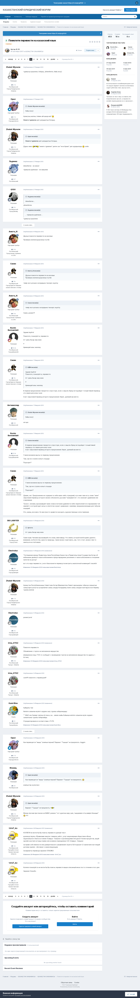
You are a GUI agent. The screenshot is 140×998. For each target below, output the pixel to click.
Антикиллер (13, 405)
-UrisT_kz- (13, 828)
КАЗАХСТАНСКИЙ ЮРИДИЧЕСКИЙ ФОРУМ (26, 9)
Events (15, 22)
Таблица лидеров (31, 16)
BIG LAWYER (13, 520)
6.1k (14, 207)
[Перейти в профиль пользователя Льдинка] (13, 168)
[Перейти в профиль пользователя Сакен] (13, 270)
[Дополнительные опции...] (99, 67)
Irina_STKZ (13, 643)
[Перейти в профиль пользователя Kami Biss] (13, 710)
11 (40, 59)
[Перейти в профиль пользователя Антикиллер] (13, 412)
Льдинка (13, 161)
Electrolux (13, 551)
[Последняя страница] (57, 59)
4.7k (14, 85)
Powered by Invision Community (70, 987)
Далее (53, 59)
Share (79, 50)
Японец (13, 768)
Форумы (6, 22)
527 (14, 179)
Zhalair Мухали (13, 67)
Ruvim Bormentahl (13, 329)
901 (14, 786)
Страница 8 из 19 (67, 59)
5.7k (14, 117)
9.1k (14, 568)
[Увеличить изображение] (53, 116)
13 (47, 59)
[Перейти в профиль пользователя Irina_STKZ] (13, 650)
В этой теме (126, 16)
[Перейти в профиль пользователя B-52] (7, 50)
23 (14, 721)
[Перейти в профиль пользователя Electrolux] (13, 557)
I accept (132, 994)
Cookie (76, 982)
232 (14, 423)
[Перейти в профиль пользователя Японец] (13, 775)
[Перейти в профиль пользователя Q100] (13, 196)
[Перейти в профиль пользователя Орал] (13, 106)
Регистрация (130, 10)
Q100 (13, 189)
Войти (75, 924)
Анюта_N (13, 231)
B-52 (18, 49)
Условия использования (23, 995)
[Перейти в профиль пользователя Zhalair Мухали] (13, 74)
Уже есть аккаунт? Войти (112, 10)
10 (37, 59)
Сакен (13, 264)
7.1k (14, 281)
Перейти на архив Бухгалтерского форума (55, 16)
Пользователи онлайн (51, 22)
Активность (18, 16)
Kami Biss (13, 703)
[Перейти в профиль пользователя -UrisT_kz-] (13, 835)
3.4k (14, 661)
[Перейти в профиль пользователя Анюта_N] (13, 238)
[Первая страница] (5, 59)
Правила (24, 22)
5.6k (14, 249)
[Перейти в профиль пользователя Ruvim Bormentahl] (13, 337)
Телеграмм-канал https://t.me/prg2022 (68, 3)
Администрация (35, 22)
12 (44, 59)
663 (14, 538)
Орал (13, 99)
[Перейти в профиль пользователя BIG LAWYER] (13, 527)
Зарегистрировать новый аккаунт (30, 926)
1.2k (14, 846)
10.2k (14, 348)
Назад (10, 59)
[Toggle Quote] (26, 106)
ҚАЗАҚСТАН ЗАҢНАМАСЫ (34, 51)
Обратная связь (66, 982)
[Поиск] (135, 16)
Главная (7, 16)
